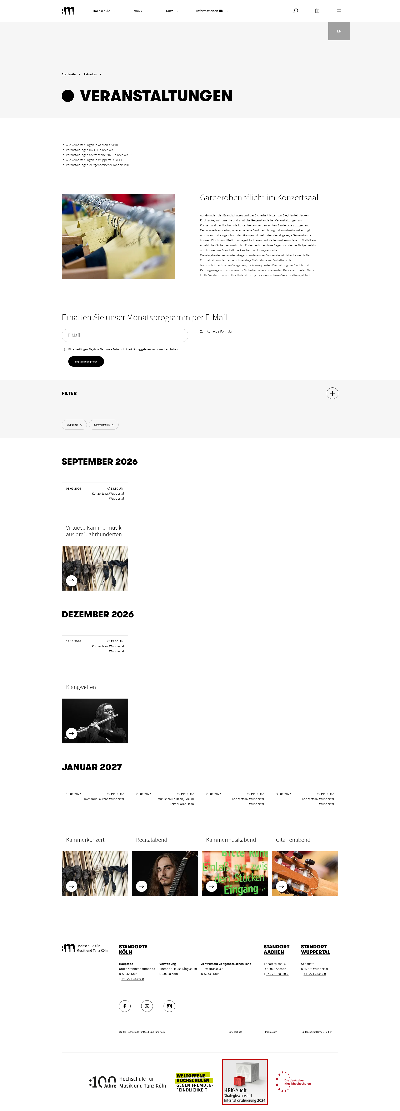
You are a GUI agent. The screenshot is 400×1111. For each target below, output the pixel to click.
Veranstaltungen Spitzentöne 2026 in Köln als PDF (100, 155)
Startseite (69, 74)
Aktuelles (90, 74)
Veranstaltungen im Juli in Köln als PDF (92, 150)
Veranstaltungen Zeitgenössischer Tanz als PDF (98, 165)
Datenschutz (235, 1031)
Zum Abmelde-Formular (216, 331)
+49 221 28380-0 (132, 979)
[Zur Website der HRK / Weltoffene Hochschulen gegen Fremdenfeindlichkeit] (194, 1081)
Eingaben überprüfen (86, 361)
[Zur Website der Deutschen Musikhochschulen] (293, 1081)
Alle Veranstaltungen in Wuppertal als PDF (94, 160)
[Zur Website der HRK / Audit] (245, 1082)
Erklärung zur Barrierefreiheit (317, 1031)
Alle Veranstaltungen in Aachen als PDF (92, 145)
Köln (125, 952)
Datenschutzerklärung (127, 349)
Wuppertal (315, 952)
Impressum (271, 1031)
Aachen (274, 952)
